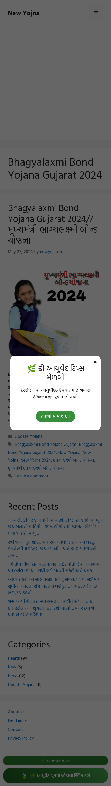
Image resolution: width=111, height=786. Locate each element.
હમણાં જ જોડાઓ (55, 416)
